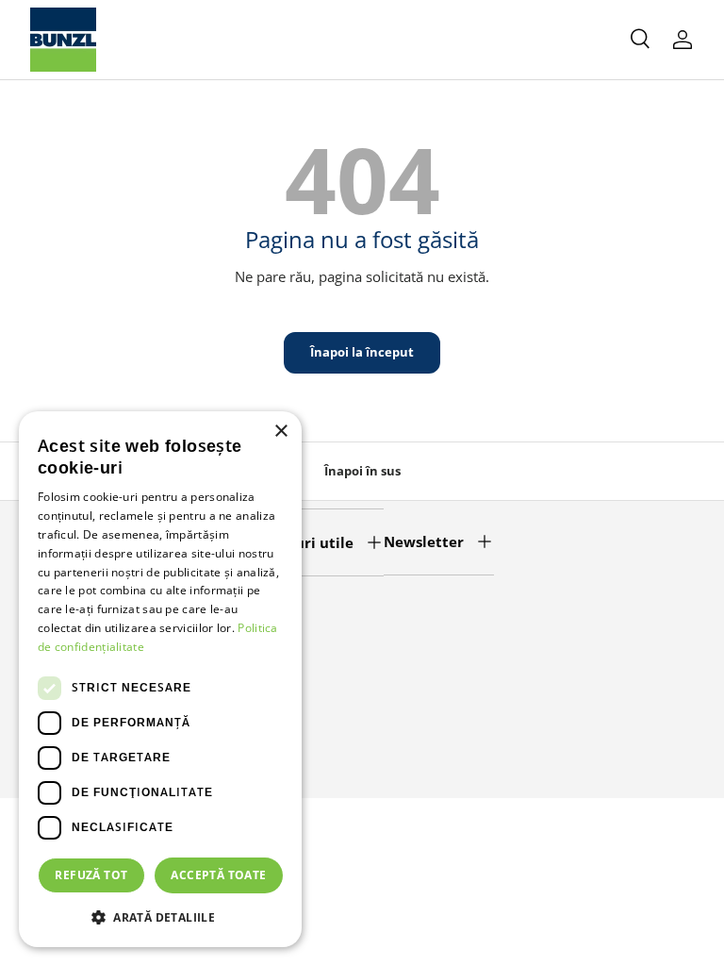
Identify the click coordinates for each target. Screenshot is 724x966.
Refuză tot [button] (91, 875)
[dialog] (160, 679)
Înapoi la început (362, 351)
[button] (160, 917)
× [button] (280, 432)
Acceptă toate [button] (218, 875)
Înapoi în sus (362, 470)
